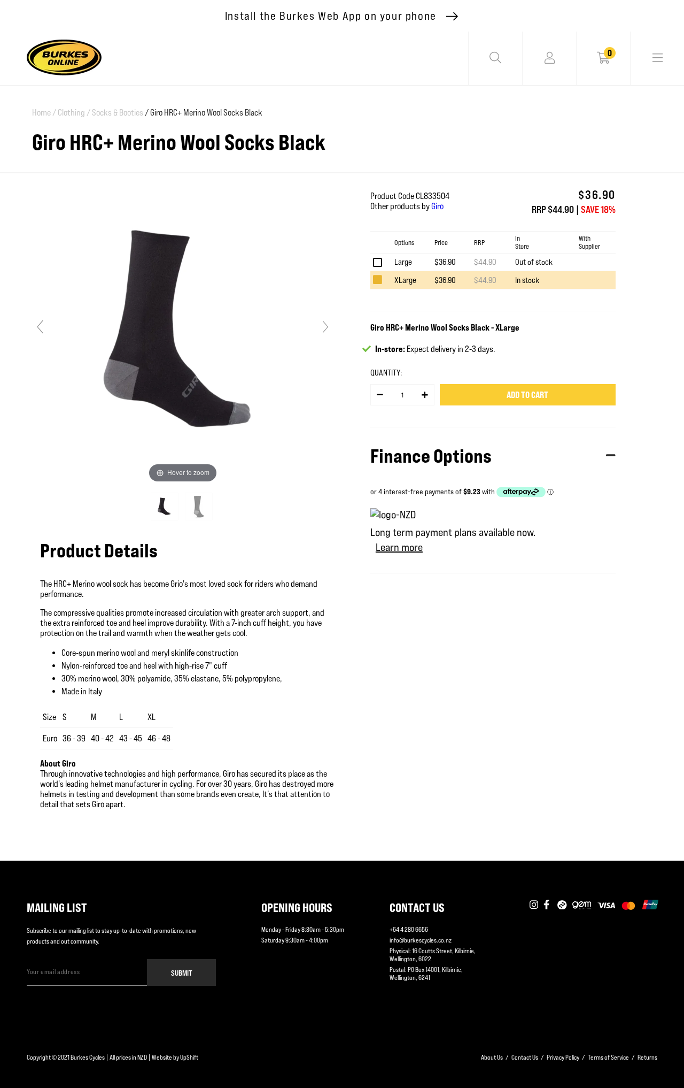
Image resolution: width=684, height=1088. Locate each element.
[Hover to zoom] (182, 331)
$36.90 (445, 261)
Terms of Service (608, 1057)
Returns (647, 1057)
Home (44, 113)
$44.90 (485, 261)
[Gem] (581, 905)
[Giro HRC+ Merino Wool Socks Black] (165, 506)
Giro (437, 206)
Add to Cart (527, 394)
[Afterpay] (562, 905)
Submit (181, 972)
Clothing (74, 113)
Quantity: (386, 372)
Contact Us (524, 1057)
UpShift (189, 1057)
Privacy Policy (563, 1057)
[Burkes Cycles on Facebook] (547, 905)
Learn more (399, 547)
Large (403, 261)
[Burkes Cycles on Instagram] (534, 905)
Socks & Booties (117, 113)
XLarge (405, 280)
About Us (492, 1057)
